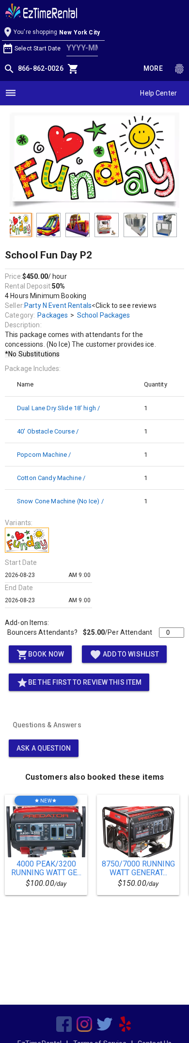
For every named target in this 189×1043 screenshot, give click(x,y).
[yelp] (125, 1024)
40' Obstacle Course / (48, 431)
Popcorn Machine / (44, 454)
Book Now (40, 654)
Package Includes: (33, 368)
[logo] (41, 12)
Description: (23, 325)
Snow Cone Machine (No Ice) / (60, 501)
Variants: (18, 523)
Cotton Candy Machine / (51, 477)
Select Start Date (38, 48)
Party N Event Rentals (58, 305)
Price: (13, 276)
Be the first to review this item (79, 683)
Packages (52, 315)
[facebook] (64, 1024)
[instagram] (84, 1024)
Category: (20, 315)
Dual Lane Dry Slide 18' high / (58, 408)
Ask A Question (43, 748)
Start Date (21, 562)
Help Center (158, 93)
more (153, 68)
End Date (19, 588)
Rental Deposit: (28, 286)
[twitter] (104, 1024)
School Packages (103, 315)
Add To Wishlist (124, 654)
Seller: (14, 305)
